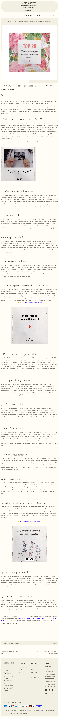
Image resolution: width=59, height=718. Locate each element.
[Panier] (54, 15)
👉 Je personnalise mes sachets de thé (30, 142)
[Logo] (32, 15)
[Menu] (4, 15)
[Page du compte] (50, 15)
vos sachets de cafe (42, 618)
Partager (5, 95)
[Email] (52, 693)
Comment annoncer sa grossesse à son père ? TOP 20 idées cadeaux (35, 21)
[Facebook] (49, 690)
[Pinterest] (46, 693)
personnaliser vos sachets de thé (27, 618)
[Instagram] (46, 690)
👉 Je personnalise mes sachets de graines (29, 302)
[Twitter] (52, 690)
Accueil (9, 21)
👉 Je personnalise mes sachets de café (29, 521)
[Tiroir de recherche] (47, 15)
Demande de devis (49, 678)
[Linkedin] (49, 693)
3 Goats (20, 702)
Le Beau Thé (29, 123)
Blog (15, 21)
